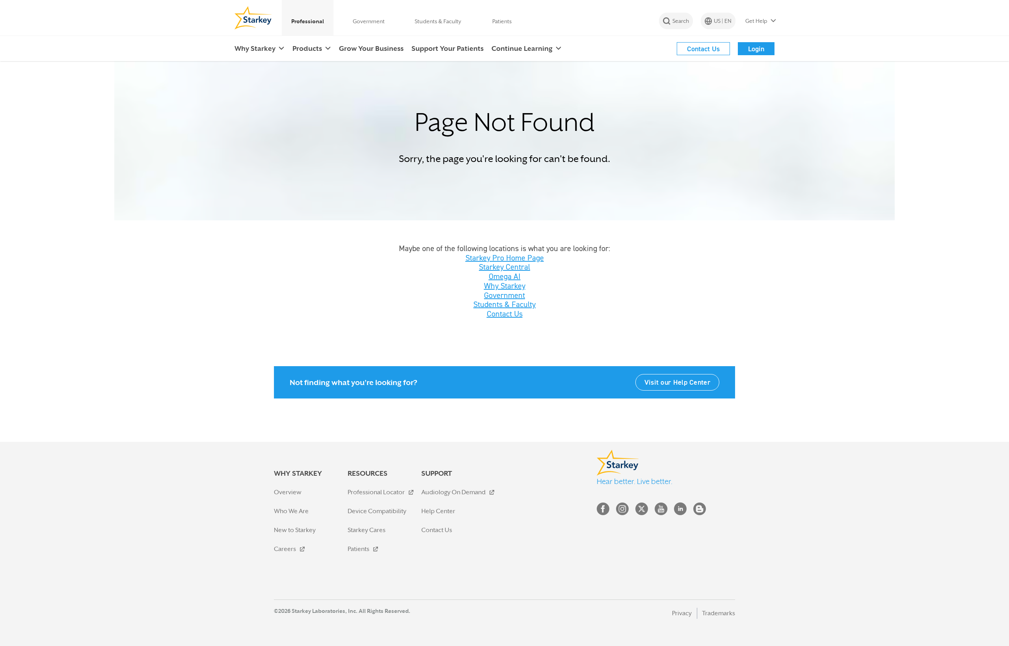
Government (504, 295)
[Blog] (699, 510)
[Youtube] (661, 510)
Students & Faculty (504, 304)
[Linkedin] (680, 510)
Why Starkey (504, 285)
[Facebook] (603, 510)
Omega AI (505, 276)
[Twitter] (641, 510)
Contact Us (505, 313)
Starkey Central (504, 267)
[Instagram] (622, 510)
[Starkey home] (253, 18)
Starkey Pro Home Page (504, 257)
